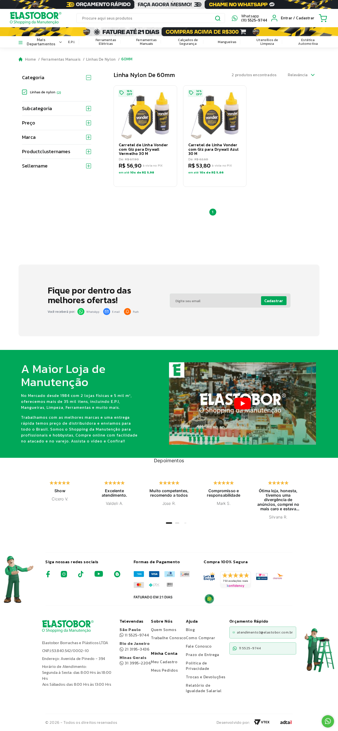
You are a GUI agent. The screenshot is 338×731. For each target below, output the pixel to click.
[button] (145, 136)
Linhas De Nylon (101, 59)
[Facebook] (48, 576)
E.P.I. (71, 42)
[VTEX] (262, 723)
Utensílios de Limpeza (267, 41)
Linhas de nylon (45, 92)
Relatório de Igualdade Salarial (203, 688)
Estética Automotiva (308, 41)
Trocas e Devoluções (205, 677)
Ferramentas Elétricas (106, 41)
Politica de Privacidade (197, 666)
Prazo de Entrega (202, 655)
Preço (28, 122)
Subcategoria (37, 108)
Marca (29, 137)
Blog (190, 630)
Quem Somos (163, 630)
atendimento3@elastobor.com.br (265, 632)
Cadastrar (273, 301)
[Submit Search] (218, 19)
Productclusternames (46, 151)
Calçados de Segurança (188, 41)
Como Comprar (200, 638)
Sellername (35, 166)
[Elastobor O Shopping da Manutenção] (31, 18)
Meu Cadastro (164, 662)
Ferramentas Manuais (146, 41)
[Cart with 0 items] (323, 18)
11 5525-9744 (134, 632)
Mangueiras (227, 42)
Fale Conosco (199, 646)
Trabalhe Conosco (168, 638)
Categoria (33, 77)
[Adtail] (286, 723)
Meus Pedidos (164, 670)
